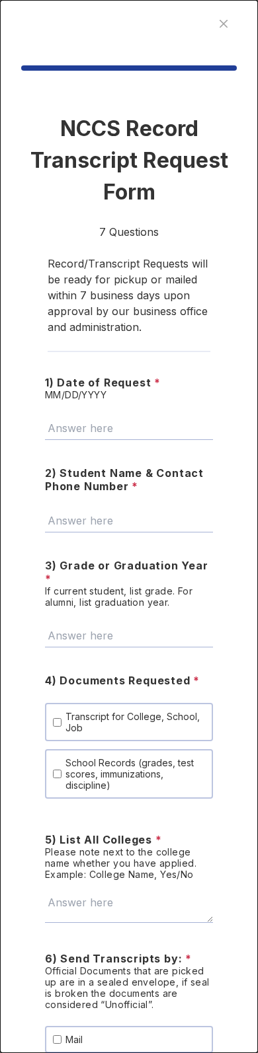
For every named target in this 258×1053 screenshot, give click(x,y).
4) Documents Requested (122, 680)
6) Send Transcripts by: (118, 958)
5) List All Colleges (103, 839)
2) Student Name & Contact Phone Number (124, 479)
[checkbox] (57, 722)
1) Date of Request (103, 382)
